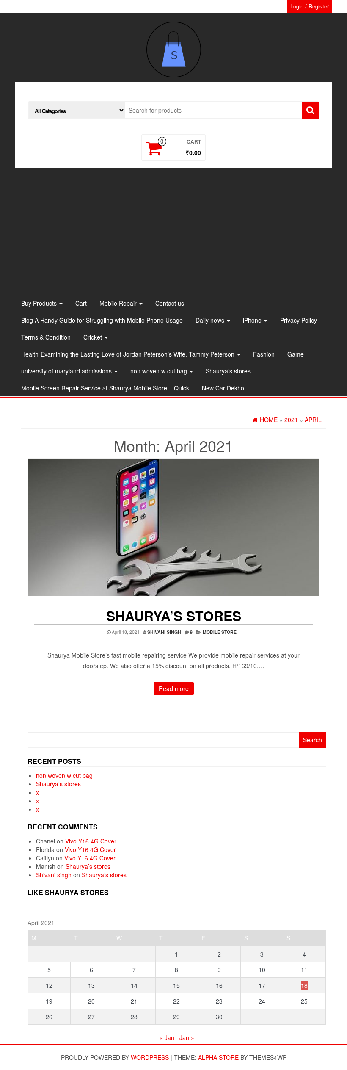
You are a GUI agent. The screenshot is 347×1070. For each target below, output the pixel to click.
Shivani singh (164, 632)
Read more (174, 688)
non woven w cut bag (159, 371)
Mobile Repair (118, 303)
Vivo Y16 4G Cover (90, 841)
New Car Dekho (223, 388)
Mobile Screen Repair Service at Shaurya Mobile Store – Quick (105, 388)
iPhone (253, 320)
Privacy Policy (298, 320)
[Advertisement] (173, 231)
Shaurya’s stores (228, 371)
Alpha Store (218, 1057)
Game (295, 354)
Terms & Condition (46, 337)
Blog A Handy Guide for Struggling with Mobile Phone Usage (102, 320)
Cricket (93, 337)
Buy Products (39, 303)
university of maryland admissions (67, 371)
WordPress (150, 1057)
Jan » (186, 1037)
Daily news (211, 320)
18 (304, 985)
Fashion (264, 354)
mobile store (220, 632)
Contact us (169, 303)
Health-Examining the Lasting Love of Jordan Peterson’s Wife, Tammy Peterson (128, 354)
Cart (81, 303)
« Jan (167, 1037)
